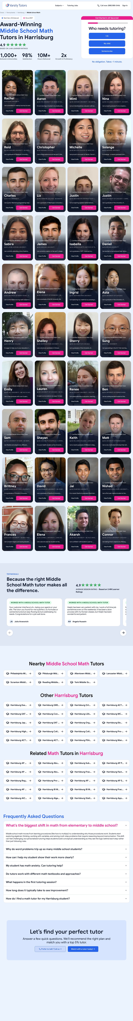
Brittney (10, 486)
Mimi (73, 98)
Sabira (9, 244)
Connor (107, 534)
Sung (106, 340)
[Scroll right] (123, 633)
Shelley (42, 340)
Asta (105, 292)
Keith (73, 437)
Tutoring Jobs (72, 5)
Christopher (46, 147)
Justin (74, 195)
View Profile (9, 111)
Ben (105, 389)
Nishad (107, 486)
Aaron (41, 98)
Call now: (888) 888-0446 (110, 5)
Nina (105, 98)
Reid (7, 147)
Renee (74, 389)
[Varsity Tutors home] (16, 5)
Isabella (75, 244)
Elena (41, 292)
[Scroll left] (10, 633)
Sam (7, 437)
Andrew (10, 292)
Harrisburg (20, 12)
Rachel (9, 98)
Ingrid (74, 292)
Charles (10, 195)
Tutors (2, 12)
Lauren (42, 388)
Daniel (107, 244)
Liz (39, 195)
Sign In (124, 5)
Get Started (23, 111)
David (41, 486)
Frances (10, 534)
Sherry (74, 340)
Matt (105, 437)
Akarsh (75, 534)
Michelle (76, 147)
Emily (8, 389)
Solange (108, 147)
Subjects (58, 5)
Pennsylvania (11, 12)
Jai (72, 486)
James (42, 244)
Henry (8, 340)
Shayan (42, 437)
